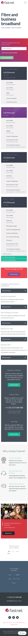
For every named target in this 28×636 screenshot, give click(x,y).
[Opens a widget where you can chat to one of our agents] (22, 633)
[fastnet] (7, 2)
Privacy (5, 622)
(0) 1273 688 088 (14, 407)
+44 (14, 597)
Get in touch (14, 274)
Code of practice (20, 622)
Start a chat (14, 434)
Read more (8, 533)
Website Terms (14, 624)
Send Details (14, 385)
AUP (13, 622)
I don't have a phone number (9, 52)
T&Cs (10, 622)
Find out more (6, 290)
